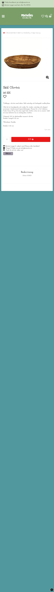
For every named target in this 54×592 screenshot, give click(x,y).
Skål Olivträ (36, 33)
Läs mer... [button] (48, 130)
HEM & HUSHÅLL (24, 33)
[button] (42, 16)
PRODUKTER (11, 33)
